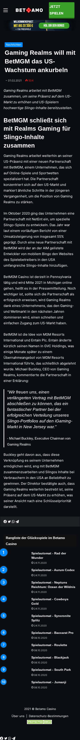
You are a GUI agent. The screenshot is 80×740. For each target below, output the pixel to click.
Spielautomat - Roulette (49, 645)
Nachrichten (13, 44)
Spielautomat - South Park (51, 669)
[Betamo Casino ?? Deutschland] (29, 10)
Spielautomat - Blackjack (50, 657)
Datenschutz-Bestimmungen (48, 716)
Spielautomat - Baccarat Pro (52, 633)
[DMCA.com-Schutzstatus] (40, 723)
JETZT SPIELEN (56, 9)
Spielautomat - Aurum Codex (53, 570)
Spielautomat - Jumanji (48, 682)
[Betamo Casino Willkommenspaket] (40, 25)
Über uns (18, 716)
